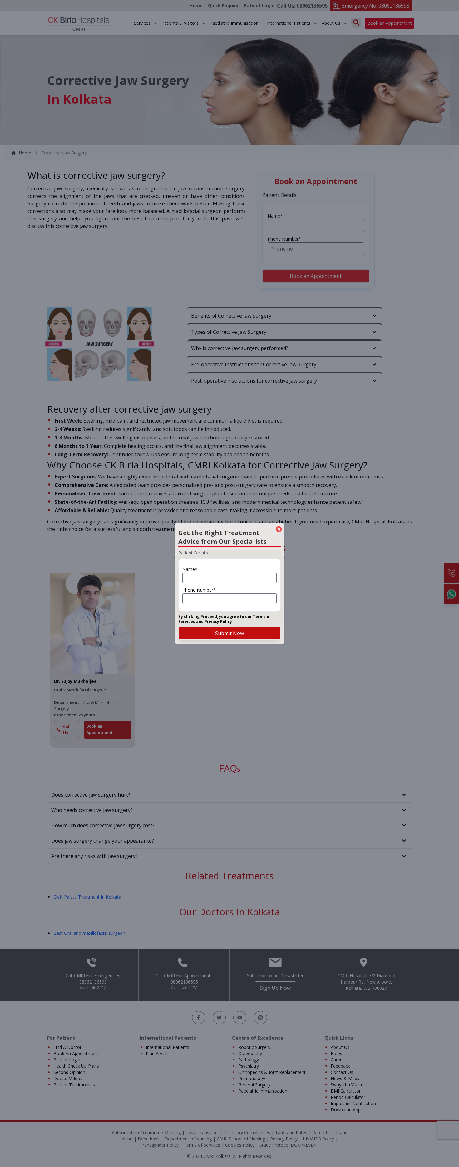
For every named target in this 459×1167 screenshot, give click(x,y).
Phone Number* (199, 590)
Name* (189, 569)
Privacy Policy (218, 621)
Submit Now (229, 633)
